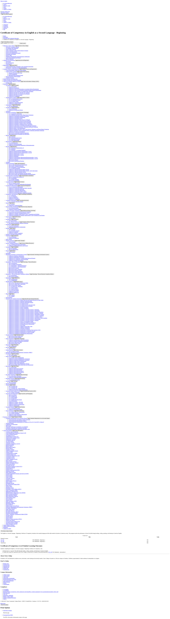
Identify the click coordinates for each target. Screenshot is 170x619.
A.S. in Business (11, 149)
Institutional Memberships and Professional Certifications (18, 56)
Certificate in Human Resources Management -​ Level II (20, 152)
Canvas (4, 4)
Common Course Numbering (12, 431)
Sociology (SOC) (9, 515)
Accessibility (6, 589)
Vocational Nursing (10, 407)
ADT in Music (11, 295)
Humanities (8, 253)
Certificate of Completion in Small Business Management (20, 333)
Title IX (4, 599)
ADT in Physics (11, 348)
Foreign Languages (10, 240)
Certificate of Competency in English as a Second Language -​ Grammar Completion (26, 315)
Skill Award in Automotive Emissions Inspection (18, 132)
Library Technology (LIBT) (12, 490)
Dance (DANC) (9, 460)
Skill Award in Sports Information (15, 271)
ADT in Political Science (13, 351)
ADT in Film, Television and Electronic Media (18, 283)
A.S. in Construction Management (15, 186)
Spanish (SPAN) (9, 516)
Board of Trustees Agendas (30, 591)
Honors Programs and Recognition (13, 76)
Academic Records (10, 77)
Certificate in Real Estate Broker (15, 369)
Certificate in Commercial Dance (15, 205)
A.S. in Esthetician (12, 237)
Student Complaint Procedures (9, 597)
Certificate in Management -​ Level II (16, 155)
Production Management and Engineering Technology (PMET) (19, 352)
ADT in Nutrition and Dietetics (15, 264)
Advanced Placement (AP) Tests (15, 73)
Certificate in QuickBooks (13, 96)
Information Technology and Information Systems (16, 254)
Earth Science (9, 216)
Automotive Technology (11, 112)
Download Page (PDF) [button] (8, 615)
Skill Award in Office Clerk (14, 343)
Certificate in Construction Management (16, 190)
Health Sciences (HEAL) (11, 480)
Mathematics (8, 277)
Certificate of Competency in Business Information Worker (20, 302)
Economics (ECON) (10, 465)
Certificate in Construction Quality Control (17, 191)
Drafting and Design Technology (13, 210)
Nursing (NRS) (9, 500)
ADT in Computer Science (14, 183)
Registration (8, 61)
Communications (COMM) (11, 453)
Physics (7, 347)
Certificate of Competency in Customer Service (18, 303)
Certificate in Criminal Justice (14, 103)
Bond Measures (6, 593)
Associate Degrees (10, 423)
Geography (8, 247)
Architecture (8, 107)
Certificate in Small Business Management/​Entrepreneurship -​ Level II (23, 158)
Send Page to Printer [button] (7, 610)
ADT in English (11, 229)
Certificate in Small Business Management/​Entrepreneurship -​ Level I (23, 157)
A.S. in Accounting (12, 86)
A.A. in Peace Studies (13, 287)
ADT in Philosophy (12, 346)
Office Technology (10, 338)
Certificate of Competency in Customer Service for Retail (20, 306)
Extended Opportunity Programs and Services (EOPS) (17, 473)
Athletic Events (6, 574)
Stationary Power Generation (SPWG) (14, 519)
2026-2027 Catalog (5, 12)
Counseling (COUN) (10, 458)
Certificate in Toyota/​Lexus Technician (16, 131)
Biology (7, 135)
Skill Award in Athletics (13, 276)
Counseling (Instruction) (11, 200)
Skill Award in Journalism (13, 180)
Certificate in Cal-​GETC (13, 291)
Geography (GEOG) (10, 478)
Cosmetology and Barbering (12, 194)
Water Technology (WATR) (11, 523)
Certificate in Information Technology (16, 257)
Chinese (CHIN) (9, 452)
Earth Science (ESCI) (10, 464)
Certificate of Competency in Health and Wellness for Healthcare (22, 322)
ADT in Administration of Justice (15, 98)
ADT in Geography (12, 248)
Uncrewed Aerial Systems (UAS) (13, 391)
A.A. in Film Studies (12, 397)
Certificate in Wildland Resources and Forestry (18, 245)
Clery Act (5, 594)
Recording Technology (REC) (12, 511)
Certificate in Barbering (13, 197)
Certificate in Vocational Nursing (15, 409)
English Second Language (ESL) (13, 470)
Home (4, 36)
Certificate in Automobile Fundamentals (16, 117)
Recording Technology (10, 374)
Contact (4, 8)
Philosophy (8, 344)
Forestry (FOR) (9, 474)
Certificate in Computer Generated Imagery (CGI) (18, 213)
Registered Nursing (10, 378)
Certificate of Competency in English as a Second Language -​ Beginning (23, 309)
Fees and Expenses (10, 62)
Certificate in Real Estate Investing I (16, 371)
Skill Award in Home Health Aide (15, 336)
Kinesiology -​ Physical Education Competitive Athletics (17, 274)
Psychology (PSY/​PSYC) (11, 508)
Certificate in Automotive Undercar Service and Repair (19, 123)
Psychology (8, 353)
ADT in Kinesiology (12, 263)
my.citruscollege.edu (7, 3)
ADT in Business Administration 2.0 (16, 147)
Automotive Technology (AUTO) (13, 443)
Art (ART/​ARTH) (9, 441)
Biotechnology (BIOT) (10, 447)
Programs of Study (7, 416)
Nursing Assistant (9, 334)
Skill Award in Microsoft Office (15, 342)
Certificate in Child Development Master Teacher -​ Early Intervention (23, 170)
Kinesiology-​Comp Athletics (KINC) (13, 489)
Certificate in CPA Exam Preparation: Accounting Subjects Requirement (23, 89)
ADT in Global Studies (13, 249)
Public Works (8, 356)
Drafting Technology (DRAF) (12, 462)
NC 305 (2, 539)
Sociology (8, 381)
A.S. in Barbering (12, 195)
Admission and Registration (9, 60)
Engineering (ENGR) (10, 467)
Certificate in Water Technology (15, 415)
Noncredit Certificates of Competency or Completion (17, 426)
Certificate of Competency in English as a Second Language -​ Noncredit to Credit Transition (27, 318)
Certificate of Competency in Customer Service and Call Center (21, 304)
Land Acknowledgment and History (13, 57)
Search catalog (4, 43)
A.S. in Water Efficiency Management (16, 412)
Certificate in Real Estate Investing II (16, 372)
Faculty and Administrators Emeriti (13, 53)
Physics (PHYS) (9, 504)
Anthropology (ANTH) (11, 439)
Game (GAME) (9, 477)
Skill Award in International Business (16, 161)
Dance (7, 202)
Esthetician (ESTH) (10, 471)
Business (8, 146)
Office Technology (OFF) (11, 501)
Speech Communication (11, 383)
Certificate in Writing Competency (15, 233)
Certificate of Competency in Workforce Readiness (19, 328)
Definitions (5, 527)
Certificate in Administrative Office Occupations (18, 340)
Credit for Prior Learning (11, 71)
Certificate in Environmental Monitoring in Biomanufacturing (21, 145)
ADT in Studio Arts (12, 396)
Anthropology (9, 104)
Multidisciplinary (9, 281)
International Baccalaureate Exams (15, 75)
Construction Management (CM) (13, 455)
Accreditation (6, 590)
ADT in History (11, 252)
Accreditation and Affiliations (12, 48)
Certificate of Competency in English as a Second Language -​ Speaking (23, 320)
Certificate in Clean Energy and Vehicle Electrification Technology (22, 125)
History (7, 250)
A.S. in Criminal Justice (13, 101)
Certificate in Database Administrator (16, 255)
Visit (4, 29)
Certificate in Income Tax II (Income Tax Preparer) (19, 93)
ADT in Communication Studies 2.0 (16, 177)
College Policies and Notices (9, 526)
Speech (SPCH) (9, 517)
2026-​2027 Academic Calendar (12, 47)
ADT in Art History (12, 395)
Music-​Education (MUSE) (11, 495)
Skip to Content (4, 1)
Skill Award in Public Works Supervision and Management (20, 364)
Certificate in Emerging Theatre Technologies (18, 389)
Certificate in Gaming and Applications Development (19, 184)
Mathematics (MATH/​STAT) (12, 491)
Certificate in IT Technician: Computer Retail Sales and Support (21, 258)
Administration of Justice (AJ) (12, 436)
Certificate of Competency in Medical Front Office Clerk (20, 326)
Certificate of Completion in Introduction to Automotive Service (21, 331)
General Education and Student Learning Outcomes (19, 419)
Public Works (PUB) (10, 509)
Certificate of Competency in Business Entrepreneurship (20, 301)
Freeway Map (9, 55)
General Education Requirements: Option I (17, 420)
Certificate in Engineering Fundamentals (16, 227)
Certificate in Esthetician (13, 238)
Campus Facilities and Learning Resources (12, 80)
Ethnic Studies (9, 239)
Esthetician (8, 235)
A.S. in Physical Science (13, 290)
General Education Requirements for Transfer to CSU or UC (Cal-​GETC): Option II (26, 422)
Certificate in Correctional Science (15, 102)
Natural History (9, 297)
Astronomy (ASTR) (10, 442)
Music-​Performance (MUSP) (12, 496)
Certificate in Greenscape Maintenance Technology (19, 358)
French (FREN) (9, 476)
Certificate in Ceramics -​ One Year (15, 402)
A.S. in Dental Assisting (13, 208)
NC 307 (50, 552)
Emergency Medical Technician (12, 221)
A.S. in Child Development (14, 168)
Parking (4, 583)
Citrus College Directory (11, 49)
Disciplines (5, 37)
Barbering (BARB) (10, 445)
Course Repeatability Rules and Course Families (16, 70)
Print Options (6, 531)
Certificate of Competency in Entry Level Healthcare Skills (20, 321)
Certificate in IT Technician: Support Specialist (18, 259)
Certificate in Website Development (15, 260)
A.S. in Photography (12, 400)
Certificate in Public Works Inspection (16, 362)
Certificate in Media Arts (13, 292)
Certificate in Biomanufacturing (15, 144)
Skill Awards (8, 425)
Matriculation (6, 65)
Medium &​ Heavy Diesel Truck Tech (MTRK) (16, 492)
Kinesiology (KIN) (10, 488)
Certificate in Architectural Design (15, 110)
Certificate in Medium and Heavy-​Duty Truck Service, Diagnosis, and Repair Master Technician (28, 129)
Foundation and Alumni (11, 54)
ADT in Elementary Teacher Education (16, 167)
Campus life (5, 27)
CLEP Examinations (12, 74)
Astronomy (8, 111)
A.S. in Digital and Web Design (15, 399)
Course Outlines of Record (8, 525)
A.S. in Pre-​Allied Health (13, 140)
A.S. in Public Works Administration (16, 357)
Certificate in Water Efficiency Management (17, 414)
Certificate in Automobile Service (15, 118)
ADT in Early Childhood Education (16, 166)
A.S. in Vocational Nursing (14, 408)
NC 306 (2, 541)
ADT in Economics (12, 220)
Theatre (7, 384)
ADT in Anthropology (13, 106)
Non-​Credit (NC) (9, 498)
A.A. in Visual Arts (12, 398)
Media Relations (6, 581)
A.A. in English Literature (13, 230)
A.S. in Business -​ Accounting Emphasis (17, 150)
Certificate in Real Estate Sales (14, 373)
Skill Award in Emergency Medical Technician (18, 223)
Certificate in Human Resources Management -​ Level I (19, 151)
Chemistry (8, 162)
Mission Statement (10, 59)
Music (7, 293)
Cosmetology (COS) (10, 456)
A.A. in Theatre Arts (12, 387)
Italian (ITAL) (9, 485)
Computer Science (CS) (11, 454)
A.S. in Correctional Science (14, 100)
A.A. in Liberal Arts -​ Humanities (15, 286)
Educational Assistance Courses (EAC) (14, 466)
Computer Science (10, 181)
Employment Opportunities (9, 578)
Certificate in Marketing (13, 156)
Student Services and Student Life (10, 79)
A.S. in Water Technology (13, 413)
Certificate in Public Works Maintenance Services (18, 363)
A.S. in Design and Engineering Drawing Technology (19, 211)
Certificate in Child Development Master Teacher (18, 169)
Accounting (8, 85)
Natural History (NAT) (10, 497)
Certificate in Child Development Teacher (17, 172)
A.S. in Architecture (12, 108)
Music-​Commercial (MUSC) (12, 494)
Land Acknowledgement (8, 580)
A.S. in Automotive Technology (15, 113)
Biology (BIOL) (9, 446)
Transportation (6, 584)
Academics (5, 25)
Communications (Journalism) (12, 175)
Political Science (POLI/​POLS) (12, 505)
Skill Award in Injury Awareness (15, 269)
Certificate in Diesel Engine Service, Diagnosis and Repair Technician (23, 127)
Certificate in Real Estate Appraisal (15, 368)
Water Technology (10, 410)
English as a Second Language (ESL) (14, 234)
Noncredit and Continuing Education (11, 38)
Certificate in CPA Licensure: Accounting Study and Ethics (20, 91)
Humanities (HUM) (10, 483)
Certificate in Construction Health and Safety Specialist (20, 188)
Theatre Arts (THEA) (10, 520)
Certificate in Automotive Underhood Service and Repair (20, 124)
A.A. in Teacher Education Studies (15, 201)
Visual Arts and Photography (12, 393)
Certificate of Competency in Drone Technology (18, 308)
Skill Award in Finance (13, 159)
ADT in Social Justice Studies (14, 285)
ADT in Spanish (11, 241)
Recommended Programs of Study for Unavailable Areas (18, 429)
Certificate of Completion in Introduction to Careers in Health (21, 332)
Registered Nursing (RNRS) (12, 513)
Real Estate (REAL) (10, 510)
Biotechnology (9, 141)
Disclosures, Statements (8, 595)
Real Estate (8, 366)
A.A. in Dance (11, 204)
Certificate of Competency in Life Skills (16, 325)
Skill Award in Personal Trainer (15, 270)
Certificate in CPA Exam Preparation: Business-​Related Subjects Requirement (24, 90)
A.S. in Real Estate (12, 367)
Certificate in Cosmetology (14, 199)
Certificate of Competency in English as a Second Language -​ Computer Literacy (25, 316)
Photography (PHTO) (10, 503)
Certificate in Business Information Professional (18, 341)
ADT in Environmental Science (15, 137)
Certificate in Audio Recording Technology (17, 377)
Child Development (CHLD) (12, 450)
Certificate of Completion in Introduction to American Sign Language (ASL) (24, 330)
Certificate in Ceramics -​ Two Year (15, 403)
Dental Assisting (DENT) (11, 461)
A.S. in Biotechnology (13, 142)
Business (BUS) (9, 448)
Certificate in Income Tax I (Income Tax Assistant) (19, 92)
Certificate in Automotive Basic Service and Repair (19, 119)
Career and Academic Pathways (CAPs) (11, 81)
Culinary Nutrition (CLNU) (11, 459)
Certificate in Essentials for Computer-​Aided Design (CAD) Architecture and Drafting (26, 215)
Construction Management (11, 185)
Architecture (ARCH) (10, 440)
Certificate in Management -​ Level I (15, 153)
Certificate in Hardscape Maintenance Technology (18, 360)
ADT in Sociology (12, 382)
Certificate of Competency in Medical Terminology (19, 327)
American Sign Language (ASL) (13, 437)
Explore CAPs (9, 82)
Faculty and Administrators (11, 51)
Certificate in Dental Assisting (14, 209)
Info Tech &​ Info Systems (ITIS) (13, 484)
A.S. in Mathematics (12, 280)
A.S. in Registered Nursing (14, 379)
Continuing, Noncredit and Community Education (16, 428)
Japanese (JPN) (9, 486)
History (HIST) (9, 482)
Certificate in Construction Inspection (16, 189)
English (7, 228)
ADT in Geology (12, 218)
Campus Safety (6, 575)
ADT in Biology (11, 136)
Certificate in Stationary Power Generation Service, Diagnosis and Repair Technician (26, 130)
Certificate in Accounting (13, 87)
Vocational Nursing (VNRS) (12, 522)
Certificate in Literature (13, 232)
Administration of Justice (11, 97)
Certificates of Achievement (11, 424)
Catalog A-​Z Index (7, 528)
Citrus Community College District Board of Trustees (17, 50)
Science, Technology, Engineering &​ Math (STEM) (16, 514)
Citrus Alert (5, 577)
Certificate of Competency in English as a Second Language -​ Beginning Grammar (25, 313)
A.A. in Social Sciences (13, 289)
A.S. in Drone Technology (14, 392)
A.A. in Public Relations (13, 179)
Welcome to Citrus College (8, 45)
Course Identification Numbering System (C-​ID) (16, 433)
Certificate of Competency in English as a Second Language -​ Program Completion (25, 312)
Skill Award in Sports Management (15, 272)
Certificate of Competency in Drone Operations (18, 307)
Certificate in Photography (14, 405)
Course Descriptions (7, 430)
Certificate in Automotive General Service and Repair (19, 121)
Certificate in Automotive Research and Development (19, 122)
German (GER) (9, 479)
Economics (8, 219)
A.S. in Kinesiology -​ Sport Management (17, 266)
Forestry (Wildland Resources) (12, 243)
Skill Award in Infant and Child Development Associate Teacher (21, 174)
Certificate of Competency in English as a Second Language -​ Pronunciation (24, 319)
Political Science (9, 350)
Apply (4, 7)
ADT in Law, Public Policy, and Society (16, 284)
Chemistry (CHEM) (10, 449)
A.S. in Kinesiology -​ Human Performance (17, 265)
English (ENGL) (9, 468)
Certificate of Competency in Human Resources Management (21, 324)
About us (5, 28)
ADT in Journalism (12, 178)
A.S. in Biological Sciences (14, 139)
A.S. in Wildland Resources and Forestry (17, 244)
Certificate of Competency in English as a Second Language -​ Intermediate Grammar (26, 314)
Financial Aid (8, 64)
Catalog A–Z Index (7, 9)
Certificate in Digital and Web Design (16, 404)
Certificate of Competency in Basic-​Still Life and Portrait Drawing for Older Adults (25, 300)
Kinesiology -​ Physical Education (13, 261)
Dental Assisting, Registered (12, 206)
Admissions (5, 24)
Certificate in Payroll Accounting (15, 95)
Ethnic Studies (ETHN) (11, 472)
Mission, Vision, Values (8, 596)
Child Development (10, 163)
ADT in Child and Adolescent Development (17, 164)
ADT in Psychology (12, 355)
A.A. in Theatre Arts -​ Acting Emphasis (16, 388)
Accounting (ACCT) (10, 435)
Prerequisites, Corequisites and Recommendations (16, 67)
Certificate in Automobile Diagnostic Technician (18, 116)
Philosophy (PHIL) (10, 502)
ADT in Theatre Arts (12, 386)
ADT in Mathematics (12, 279)
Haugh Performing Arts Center (9, 579)
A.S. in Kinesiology (12, 275)
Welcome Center (6, 5)
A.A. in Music (11, 296)
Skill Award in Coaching (13, 268)
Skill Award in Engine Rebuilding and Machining (18, 134)
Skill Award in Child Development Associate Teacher (19, 173)
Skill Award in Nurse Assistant (14, 337)
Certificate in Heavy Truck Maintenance (16, 128)
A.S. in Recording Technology (14, 376)
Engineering (8, 224)
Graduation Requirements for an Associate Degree (16, 418)
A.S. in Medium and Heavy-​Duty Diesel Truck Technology (20, 115)
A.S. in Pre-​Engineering (13, 225)
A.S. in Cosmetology (12, 196)
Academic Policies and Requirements (11, 69)
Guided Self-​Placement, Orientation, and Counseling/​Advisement (19, 66)
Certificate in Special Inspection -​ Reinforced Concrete (19, 192)
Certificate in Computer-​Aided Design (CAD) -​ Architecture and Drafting (23, 214)
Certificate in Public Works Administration (17, 361)
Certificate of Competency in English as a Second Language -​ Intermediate (24, 310)
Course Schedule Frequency (12, 434)
